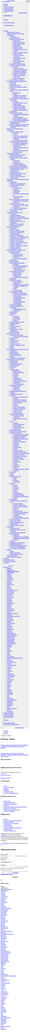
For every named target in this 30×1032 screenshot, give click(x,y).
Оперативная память (19, 43)
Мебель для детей (15, 552)
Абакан (9, 574)
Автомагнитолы (14, 528)
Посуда (12, 314)
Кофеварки (13, 278)
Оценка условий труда (10, 830)
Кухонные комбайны (16, 304)
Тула (8, 688)
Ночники (15, 374)
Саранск (9, 666)
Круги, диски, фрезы (19, 407)
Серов (8, 669)
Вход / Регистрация (9, 723)
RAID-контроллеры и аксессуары (19, 76)
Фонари (12, 348)
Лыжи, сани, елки (15, 343)
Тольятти (9, 685)
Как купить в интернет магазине (13, 820)
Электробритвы (17, 290)
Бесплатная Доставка (9, 808)
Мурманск (10, 626)
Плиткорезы (13, 499)
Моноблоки (13, 36)
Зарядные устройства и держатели (19, 218)
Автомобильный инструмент (21, 538)
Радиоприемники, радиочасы (18, 197)
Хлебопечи (13, 327)
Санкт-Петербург (11, 665)
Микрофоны (16, 190)
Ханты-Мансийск (12, 699)
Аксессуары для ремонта (20, 401)
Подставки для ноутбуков (20, 140)
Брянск (9, 587)
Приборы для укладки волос (21, 284)
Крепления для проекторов (20, 205)
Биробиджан (10, 584)
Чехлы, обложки (17, 152)
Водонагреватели (18, 255)
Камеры (12, 541)
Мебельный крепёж (18, 495)
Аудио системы (17, 188)
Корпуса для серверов (19, 74)
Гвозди (15, 485)
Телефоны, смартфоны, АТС (15, 212)
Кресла (12, 551)
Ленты (12, 473)
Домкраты (16, 535)
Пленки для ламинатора (16, 235)
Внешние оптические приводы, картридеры (19, 107)
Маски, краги (17, 389)
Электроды (16, 388)
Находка (9, 630)
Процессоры (16, 40)
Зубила (15, 404)
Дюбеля (15, 486)
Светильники (17, 378)
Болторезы (16, 444)
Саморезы (16, 487)
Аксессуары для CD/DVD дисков (19, 237)
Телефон (3, 865)
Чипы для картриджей (16, 239)
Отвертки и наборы (18, 459)
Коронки (15, 405)
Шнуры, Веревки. (18, 503)
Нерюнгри (10, 632)
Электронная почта (6, 862)
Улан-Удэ (9, 691)
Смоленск (9, 671)
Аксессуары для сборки (16, 79)
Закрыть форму (23, 12)
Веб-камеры (13, 111)
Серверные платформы (19, 71)
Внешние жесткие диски (20, 102)
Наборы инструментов (16, 394)
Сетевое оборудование (13, 153)
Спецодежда (16, 482)
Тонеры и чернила (15, 247)
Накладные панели (18, 372)
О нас (5, 786)
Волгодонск (10, 597)
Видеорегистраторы (15, 355)
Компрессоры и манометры (20, 536)
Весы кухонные (14, 261)
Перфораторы (14, 362)
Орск (8, 652)
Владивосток (10, 591)
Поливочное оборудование (20, 512)
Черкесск (9, 705)
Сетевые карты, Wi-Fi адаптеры (18, 167)
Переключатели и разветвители (18, 166)
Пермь (9, 655)
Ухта (8, 697)
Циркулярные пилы (18, 427)
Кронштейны (17, 310)
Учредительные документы (11, 823)
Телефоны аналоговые (16, 225)
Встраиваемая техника (16, 291)
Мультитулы (13, 342)
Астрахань (10, 580)
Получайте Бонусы (9, 560)
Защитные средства (15, 476)
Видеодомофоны (14, 353)
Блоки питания (17, 53)
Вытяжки (16, 264)
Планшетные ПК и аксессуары (18, 141)
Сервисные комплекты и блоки (18, 245)
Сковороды (16, 317)
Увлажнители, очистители (20, 277)
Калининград (10, 610)
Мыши (15, 94)
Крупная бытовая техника (17, 263)
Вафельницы (13, 260)
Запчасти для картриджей (17, 231)
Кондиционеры (17, 273)
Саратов (9, 668)
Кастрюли (16, 316)
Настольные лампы (18, 384)
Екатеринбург (11, 603)
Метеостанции (17, 274)
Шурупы (15, 489)
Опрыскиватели (17, 511)
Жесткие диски (17, 46)
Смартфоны (13, 214)
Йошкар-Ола (10, 609)
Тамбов (9, 682)
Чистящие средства (15, 248)
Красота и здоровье (15, 280)
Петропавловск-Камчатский (14, 658)
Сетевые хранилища (15, 175)
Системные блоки (15, 38)
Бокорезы (16, 443)
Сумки (15, 134)
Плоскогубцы (17, 461)
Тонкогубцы (16, 466)
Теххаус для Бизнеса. (9, 811)
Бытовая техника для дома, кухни (16, 250)
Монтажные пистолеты (19, 451)
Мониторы (13, 84)
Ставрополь (10, 674)
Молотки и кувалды (18, 454)
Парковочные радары (16, 544)
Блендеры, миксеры (15, 251)
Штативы (16, 202)
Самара (9, 663)
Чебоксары (10, 701)
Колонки (15, 189)
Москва (9, 624)
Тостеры (12, 325)
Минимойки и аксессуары (17, 542)
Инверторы (16, 387)
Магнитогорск (11, 623)
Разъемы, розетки (18, 163)
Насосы (15, 509)
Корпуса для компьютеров (20, 52)
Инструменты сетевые (19, 164)
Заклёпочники (17, 447)
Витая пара (16, 160)
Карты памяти (17, 104)
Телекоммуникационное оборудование (17, 169)
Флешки (15, 101)
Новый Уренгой (11, 643)
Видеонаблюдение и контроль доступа (17, 349)
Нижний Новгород (12, 635)
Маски (15, 477)
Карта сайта (7, 801)
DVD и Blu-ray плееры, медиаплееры (16, 210)
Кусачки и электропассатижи (21, 453)
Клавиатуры (16, 92)
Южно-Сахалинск (12, 708)
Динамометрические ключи (21, 434)
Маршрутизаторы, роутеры (17, 154)
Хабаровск (10, 698)
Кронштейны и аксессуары (17, 358)
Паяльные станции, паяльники (18, 416)
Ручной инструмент (15, 433)
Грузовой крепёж (18, 493)
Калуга (9, 612)
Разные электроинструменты (18, 431)
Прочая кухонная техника (17, 322)
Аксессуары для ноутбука (20, 136)
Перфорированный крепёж (20, 496)
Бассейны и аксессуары (16, 335)
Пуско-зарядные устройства (17, 532)
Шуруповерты (14, 361)
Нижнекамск (10, 573)
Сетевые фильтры (18, 117)
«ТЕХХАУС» (4, 835)
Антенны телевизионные (17, 185)
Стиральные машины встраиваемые (19, 298)
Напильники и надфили (20, 456)
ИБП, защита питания (16, 113)
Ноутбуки (16, 133)
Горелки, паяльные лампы (17, 345)
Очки (14, 479)
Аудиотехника (14, 186)
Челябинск (10, 702)
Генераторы (13, 366)
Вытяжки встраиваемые (20, 293)
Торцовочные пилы (18, 424)
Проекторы (16, 206)
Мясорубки (13, 313)
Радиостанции (14, 337)
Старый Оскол (11, 675)
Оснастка (12, 395)
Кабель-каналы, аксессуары (17, 173)
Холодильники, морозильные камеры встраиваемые (19, 302)
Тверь (8, 684)
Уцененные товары (12, 555)
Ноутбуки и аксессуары (16, 131)
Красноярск (10, 620)
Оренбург (9, 650)
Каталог (6, 30)
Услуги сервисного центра (14, 557)
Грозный (9, 601)
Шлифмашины (14, 523)
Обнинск (9, 646)
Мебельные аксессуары (16, 554)
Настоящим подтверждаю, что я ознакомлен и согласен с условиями (15, 873)
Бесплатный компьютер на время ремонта (15, 807)
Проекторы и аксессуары (17, 203)
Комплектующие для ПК (17, 39)
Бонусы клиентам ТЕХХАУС (12, 809)
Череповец (10, 704)
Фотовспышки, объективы (20, 201)
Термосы (15, 320)
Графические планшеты (19, 95)
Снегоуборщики (17, 516)
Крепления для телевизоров (17, 183)
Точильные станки (15, 521)
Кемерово (9, 614)
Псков (8, 659)
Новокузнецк (10, 637)
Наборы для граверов (19, 408)
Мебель (9, 549)
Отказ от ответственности (11, 793)
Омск (8, 648)
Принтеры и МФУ (15, 85)
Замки (12, 474)
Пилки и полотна (18, 410)
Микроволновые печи (19, 309)
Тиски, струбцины (15, 519)
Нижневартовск (11, 633)
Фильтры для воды (15, 326)
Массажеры (16, 283)
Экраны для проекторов (20, 208)
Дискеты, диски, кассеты (17, 241)
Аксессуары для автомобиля (18, 548)
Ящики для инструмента (17, 525)
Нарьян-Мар (10, 629)
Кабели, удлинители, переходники (19, 124)
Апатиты (9, 575)
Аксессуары (16, 319)
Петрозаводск (11, 656)
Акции (6, 819)
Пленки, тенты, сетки (19, 505)
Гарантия (6, 562)
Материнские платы (18, 42)
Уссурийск (10, 694)
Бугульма (9, 588)
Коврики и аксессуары (19, 97)
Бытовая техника (15, 252)
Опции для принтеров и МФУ (18, 87)
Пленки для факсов (15, 244)
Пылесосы (16, 257)
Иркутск (9, 607)
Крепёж (12, 483)
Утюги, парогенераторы (20, 258)
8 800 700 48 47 (8, 724)
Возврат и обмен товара (10, 804)
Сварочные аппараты (16, 385)
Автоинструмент (15, 534)
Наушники (16, 192)
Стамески (16, 464)
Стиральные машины (19, 267)
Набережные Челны (13, 571)
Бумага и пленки (14, 229)
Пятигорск (10, 661)
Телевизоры (13, 182)
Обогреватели (17, 276)
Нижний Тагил (11, 636)
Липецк (9, 622)
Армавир (9, 577)
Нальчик (9, 627)
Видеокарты (16, 45)
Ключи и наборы (18, 450)
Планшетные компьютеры (20, 143)
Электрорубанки (14, 365)
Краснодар (10, 619)
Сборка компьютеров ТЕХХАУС (13, 827)
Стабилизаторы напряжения (21, 120)
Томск (8, 686)
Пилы (11, 421)
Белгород (9, 583)
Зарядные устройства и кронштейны (19, 145)
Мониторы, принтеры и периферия (16, 81)
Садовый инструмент (19, 513)
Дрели (12, 368)
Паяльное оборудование (16, 414)
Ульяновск (10, 692)
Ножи (11, 346)
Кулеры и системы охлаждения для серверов (20, 69)
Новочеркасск (11, 642)
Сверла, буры (17, 411)
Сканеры (12, 88)
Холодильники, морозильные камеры (19, 269)
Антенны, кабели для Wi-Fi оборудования (17, 177)
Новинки (6, 558)
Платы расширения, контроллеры (18, 61)
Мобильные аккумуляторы (17, 216)
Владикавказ (10, 593)
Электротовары (14, 369)
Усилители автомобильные (17, 547)
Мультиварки (14, 312)
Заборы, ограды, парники (20, 506)
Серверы (15, 66)
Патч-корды (16, 162)
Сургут (9, 678)
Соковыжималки (14, 323)
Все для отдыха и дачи (13, 333)
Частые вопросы (8, 826)
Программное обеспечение (17, 64)
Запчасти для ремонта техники (18, 242)
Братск (9, 586)
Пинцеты (16, 460)
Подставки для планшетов (20, 150)
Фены (15, 288)
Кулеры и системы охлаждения (18, 56)
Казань (6, 5)
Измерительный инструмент (18, 391)
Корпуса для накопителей (20, 110)
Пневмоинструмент (15, 430)
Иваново (9, 604)
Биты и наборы (17, 402)
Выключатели (17, 371)
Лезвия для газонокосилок (20, 397)
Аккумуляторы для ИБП (20, 118)
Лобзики (12, 392)
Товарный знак (8, 829)
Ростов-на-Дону (11, 662)
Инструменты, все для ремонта (15, 359)
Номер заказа (4, 854)
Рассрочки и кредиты (10, 561)
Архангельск (10, 578)
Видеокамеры (14, 352)
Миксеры (16, 398)
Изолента (16, 375)
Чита (8, 707)
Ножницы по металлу (19, 437)
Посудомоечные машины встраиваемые (20, 295)
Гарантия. (6, 805)
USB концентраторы (19, 105)
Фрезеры (15, 423)
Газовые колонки (18, 254)
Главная (6, 731)
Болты (15, 490)
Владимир (10, 594)
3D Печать (13, 82)
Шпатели (15, 446)
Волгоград (10, 596)
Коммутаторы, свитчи (16, 156)
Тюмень (9, 689)
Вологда (9, 599)
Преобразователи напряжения (18, 545)
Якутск (9, 710)
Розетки (15, 376)
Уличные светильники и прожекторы (20, 381)
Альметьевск (10, 570)
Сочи (8, 672)
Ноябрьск (9, 645)
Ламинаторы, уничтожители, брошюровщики (18, 122)
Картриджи (13, 228)
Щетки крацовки (18, 412)
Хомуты (15, 498)
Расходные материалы (13, 226)
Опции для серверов (19, 78)
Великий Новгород (12, 590)
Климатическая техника (16, 271)
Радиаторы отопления (16, 363)
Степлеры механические (20, 436)
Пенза (8, 653)
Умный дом (13, 350)
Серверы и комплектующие (17, 65)
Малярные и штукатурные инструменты (20, 439)
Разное (15, 463)
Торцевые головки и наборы (21, 469)
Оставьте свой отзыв (9, 802)
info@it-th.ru (15, 724)
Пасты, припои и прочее (20, 418)
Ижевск (9, 606)
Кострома (9, 617)
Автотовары (10, 526)
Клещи (15, 449)
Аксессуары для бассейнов (20, 336)
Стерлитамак (10, 676)
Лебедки (15, 539)
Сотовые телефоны (15, 215)
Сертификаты (7, 825)
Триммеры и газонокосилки (21, 518)
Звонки (12, 356)
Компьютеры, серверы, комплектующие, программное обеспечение (15, 33)
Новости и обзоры (9, 822)
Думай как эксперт (9, 787)
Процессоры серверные (19, 72)
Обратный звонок (9, 25)
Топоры (15, 467)
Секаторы (16, 515)
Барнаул (9, 581)
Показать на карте (5, 778)
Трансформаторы (18, 379)
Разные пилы (17, 428)
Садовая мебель (14, 340)
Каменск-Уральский (12, 613)
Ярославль (10, 711)
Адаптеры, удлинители (19, 399)
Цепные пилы (17, 425)
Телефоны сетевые (15, 172)
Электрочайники (15, 332)
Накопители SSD (18, 48)
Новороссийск (11, 639)
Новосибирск (10, 640)
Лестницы (16, 508)
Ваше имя (3, 859)
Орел (8, 649)
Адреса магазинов (9, 7)
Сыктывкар (10, 679)
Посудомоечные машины (20, 265)
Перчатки (16, 480)
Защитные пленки (15, 219)
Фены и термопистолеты (17, 522)
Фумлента (13, 472)
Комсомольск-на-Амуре (13, 616)
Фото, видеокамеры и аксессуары (19, 199)
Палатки (12, 339)
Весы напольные (18, 281)
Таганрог (9, 681)
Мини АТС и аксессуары (17, 224)
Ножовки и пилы (18, 457)
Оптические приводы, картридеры (19, 58)
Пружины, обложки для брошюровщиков (16, 233)
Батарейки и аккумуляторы (17, 238)
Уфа (8, 695)
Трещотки (16, 470)
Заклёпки (16, 492)
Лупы (15, 420)
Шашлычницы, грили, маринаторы (16, 329)
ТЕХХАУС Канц (8, 11)
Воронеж (9, 600)
